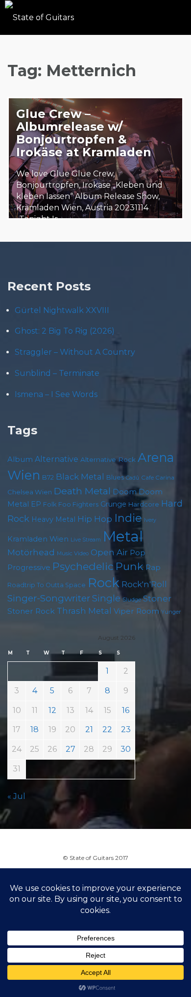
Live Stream (86, 540)
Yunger (171, 611)
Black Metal (80, 477)
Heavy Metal (53, 519)
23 (126, 729)
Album (20, 459)
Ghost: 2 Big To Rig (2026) (65, 331)
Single (106, 598)
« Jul (16, 796)
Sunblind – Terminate (57, 373)
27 (70, 749)
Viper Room (136, 611)
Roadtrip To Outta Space (46, 585)
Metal (123, 536)
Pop (137, 552)
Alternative (56, 459)
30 (125, 749)
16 (125, 710)
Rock (103, 582)
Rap (153, 567)
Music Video (73, 553)
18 (34, 729)
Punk (129, 566)
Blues (115, 477)
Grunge (113, 504)
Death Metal (82, 491)
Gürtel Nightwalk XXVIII (62, 310)
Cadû (132, 478)
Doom (125, 491)
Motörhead (31, 552)
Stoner (157, 598)
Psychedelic (83, 566)
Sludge (131, 599)
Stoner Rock (31, 611)
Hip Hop (94, 519)
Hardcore (143, 504)
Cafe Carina (157, 477)
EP (36, 504)
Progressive (28, 567)
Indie (128, 518)
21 (89, 729)
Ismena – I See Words (56, 394)
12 (52, 710)
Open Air (109, 552)
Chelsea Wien (29, 492)
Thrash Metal (84, 611)
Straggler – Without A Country (75, 352)
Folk (49, 504)
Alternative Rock (108, 459)
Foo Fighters (78, 504)
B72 (48, 477)
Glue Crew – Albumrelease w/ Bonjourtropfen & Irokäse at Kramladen (83, 133)
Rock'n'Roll (144, 584)
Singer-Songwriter (48, 598)
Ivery (150, 520)
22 (107, 729)
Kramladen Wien (38, 539)
